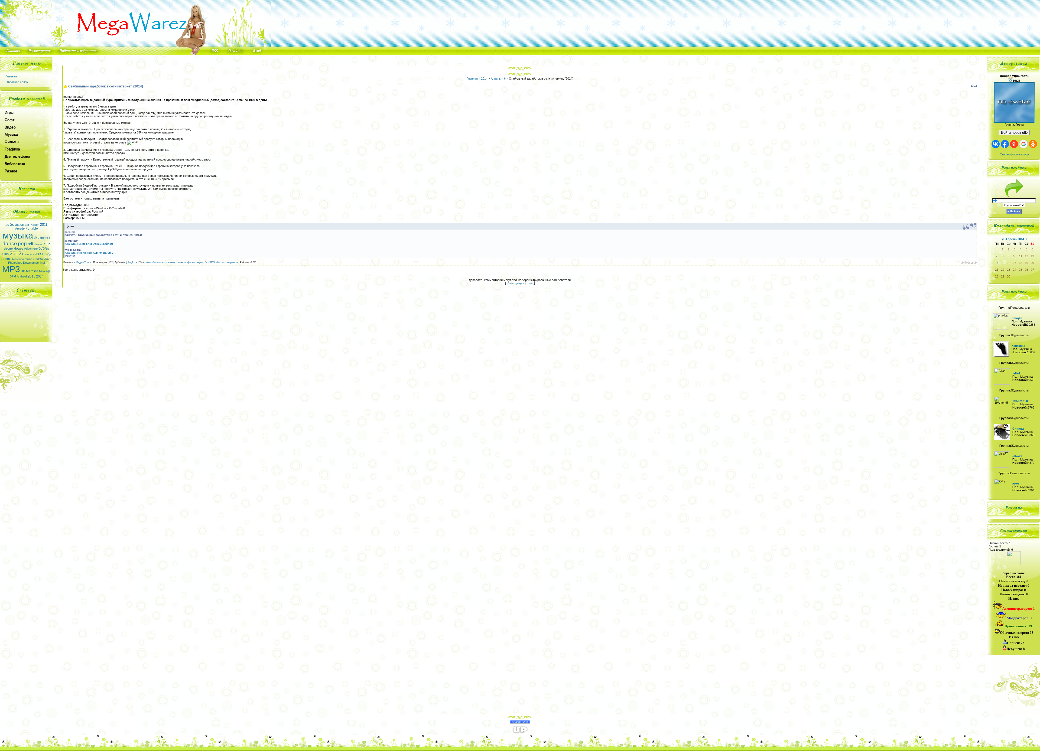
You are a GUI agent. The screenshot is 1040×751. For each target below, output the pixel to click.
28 (996, 276)
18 (1020, 263)
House (18, 248)
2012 (15, 253)
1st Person (32, 224)
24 (1014, 269)
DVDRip (43, 248)
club (47, 244)
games (45, 237)
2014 (40, 276)
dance (9, 243)
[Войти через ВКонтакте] (996, 144)
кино (148, 262)
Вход (529, 283)
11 (1020, 256)
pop (22, 243)
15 (1002, 263)
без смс (220, 262)
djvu (36, 237)
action (19, 225)
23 (1008, 269)
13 (1032, 256)
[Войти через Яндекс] (1014, 144)
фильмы (170, 262)
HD (23, 271)
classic (38, 244)
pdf (30, 244)
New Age (45, 271)
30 (1008, 276)
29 (1002, 276)
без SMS (210, 262)
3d (12, 224)
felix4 (1016, 373)
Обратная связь (17, 82)
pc (7, 225)
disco (47, 259)
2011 (43, 225)
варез (200, 262)
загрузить (232, 262)
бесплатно (158, 262)
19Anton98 (1020, 401)
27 (1032, 269)
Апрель (496, 78)
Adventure (31, 248)
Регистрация (515, 283)
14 (996, 263)
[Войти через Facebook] (1005, 144)
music (28, 259)
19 (1026, 263)
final (42, 262)
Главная (11, 76)
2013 (31, 276)
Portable (31, 228)
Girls (5, 254)
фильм (191, 262)
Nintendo (18, 259)
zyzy (1015, 483)
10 (1014, 256)
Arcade (20, 228)
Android (22, 276)
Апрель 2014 (1014, 239)
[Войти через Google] (1023, 144)
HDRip (46, 254)
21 (996, 269)
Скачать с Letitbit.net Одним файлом (89, 243)
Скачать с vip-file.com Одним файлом (89, 252)
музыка (18, 235)
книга (37, 254)
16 (1008, 263)
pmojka (1017, 318)
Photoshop (15, 262)
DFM (12, 276)
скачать (181, 262)
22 (1002, 269)
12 (1026, 256)
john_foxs (131, 262)
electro (8, 248)
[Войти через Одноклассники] (1033, 144)
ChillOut (38, 259)
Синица (1018, 428)
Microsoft (32, 271)
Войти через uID (1014, 132)
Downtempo (31, 262)
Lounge (27, 254)
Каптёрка (1018, 345)
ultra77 (1017, 456)
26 (1026, 269)
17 (1014, 263)
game (6, 259)
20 (1032, 263)
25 (1020, 269)
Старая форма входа (1014, 154)
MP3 (11, 269)
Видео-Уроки (83, 262)
